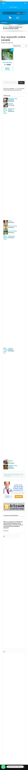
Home (5, 27)
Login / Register (13, 7)
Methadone (4, 22)
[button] (3, 766)
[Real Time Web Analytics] (3, 0)
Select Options (7, 68)
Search (21, 82)
